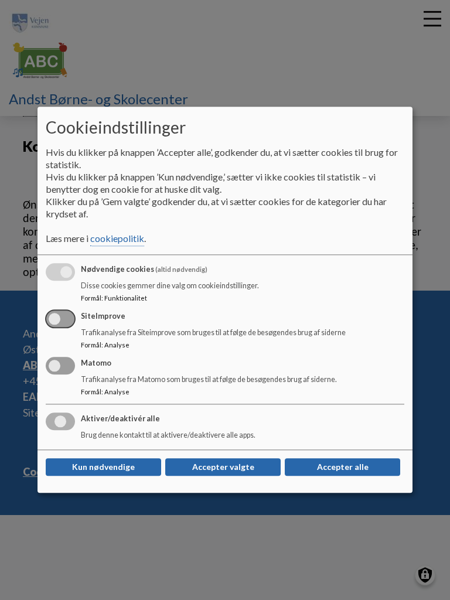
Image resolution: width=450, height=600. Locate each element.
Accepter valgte (223, 467)
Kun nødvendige (103, 467)
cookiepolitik (117, 238)
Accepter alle (343, 467)
